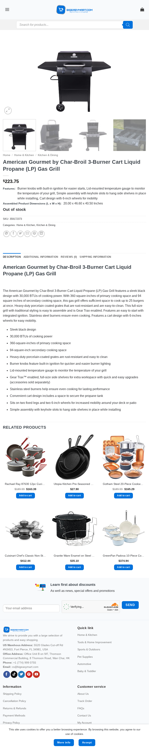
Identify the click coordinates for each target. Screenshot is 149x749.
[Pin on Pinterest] (34, 234)
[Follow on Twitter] (21, 674)
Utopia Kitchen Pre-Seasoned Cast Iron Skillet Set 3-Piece (74, 483)
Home (6, 155)
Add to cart (25, 495)
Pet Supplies (85, 656)
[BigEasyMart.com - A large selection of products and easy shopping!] (74, 9)
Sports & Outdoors (88, 649)
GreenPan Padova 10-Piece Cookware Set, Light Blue (123, 555)
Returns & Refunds (14, 708)
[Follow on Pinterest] (29, 674)
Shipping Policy (12, 693)
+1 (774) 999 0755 (24, 662)
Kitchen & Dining (48, 155)
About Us (83, 693)
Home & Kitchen (24, 155)
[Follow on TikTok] (14, 674)
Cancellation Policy (14, 700)
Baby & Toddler (86, 671)
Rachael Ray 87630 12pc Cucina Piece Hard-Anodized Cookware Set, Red (25, 483)
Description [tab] (12, 256)
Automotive (84, 663)
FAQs (80, 708)
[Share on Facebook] (13, 234)
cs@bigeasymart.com (25, 666)
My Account (84, 722)
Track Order (84, 700)
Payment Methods (14, 715)
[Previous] (10, 76)
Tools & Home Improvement (94, 642)
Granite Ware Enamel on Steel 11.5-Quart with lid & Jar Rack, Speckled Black (74, 555)
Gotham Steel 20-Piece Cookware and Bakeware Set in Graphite (123, 483)
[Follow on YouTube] (36, 674)
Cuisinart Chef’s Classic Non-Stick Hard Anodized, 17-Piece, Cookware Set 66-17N (25, 555)
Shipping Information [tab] (95, 256)
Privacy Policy (11, 722)
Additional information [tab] (40, 256)
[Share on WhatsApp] (6, 234)
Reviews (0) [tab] (69, 256)
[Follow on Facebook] (6, 674)
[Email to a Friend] (27, 234)
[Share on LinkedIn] (41, 234)
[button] (7, 9)
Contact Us (84, 715)
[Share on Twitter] (20, 234)
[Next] (138, 76)
